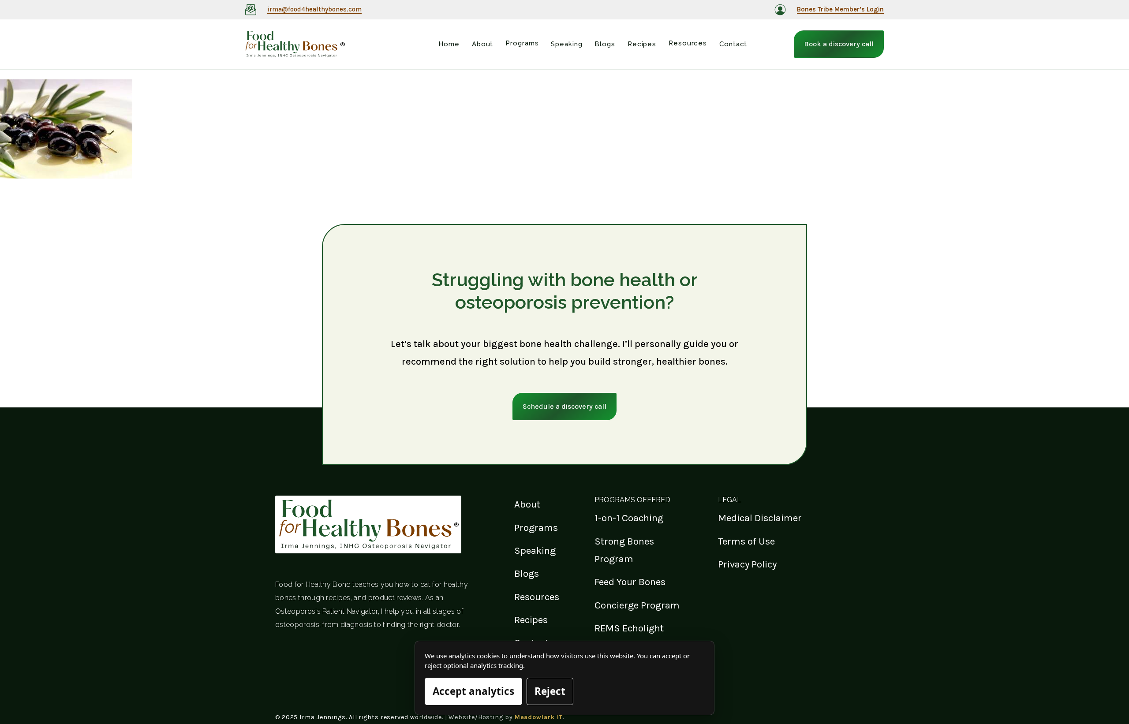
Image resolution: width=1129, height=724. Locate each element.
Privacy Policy (747, 564)
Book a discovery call (839, 44)
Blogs (526, 573)
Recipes (531, 620)
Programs (536, 528)
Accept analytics (473, 691)
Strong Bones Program (624, 550)
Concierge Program (637, 605)
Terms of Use (746, 541)
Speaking (535, 550)
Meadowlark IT (539, 717)
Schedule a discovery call (564, 406)
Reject (550, 691)
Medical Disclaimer (760, 518)
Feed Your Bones (629, 582)
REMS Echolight (629, 628)
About (527, 504)
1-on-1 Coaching (628, 518)
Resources (536, 597)
